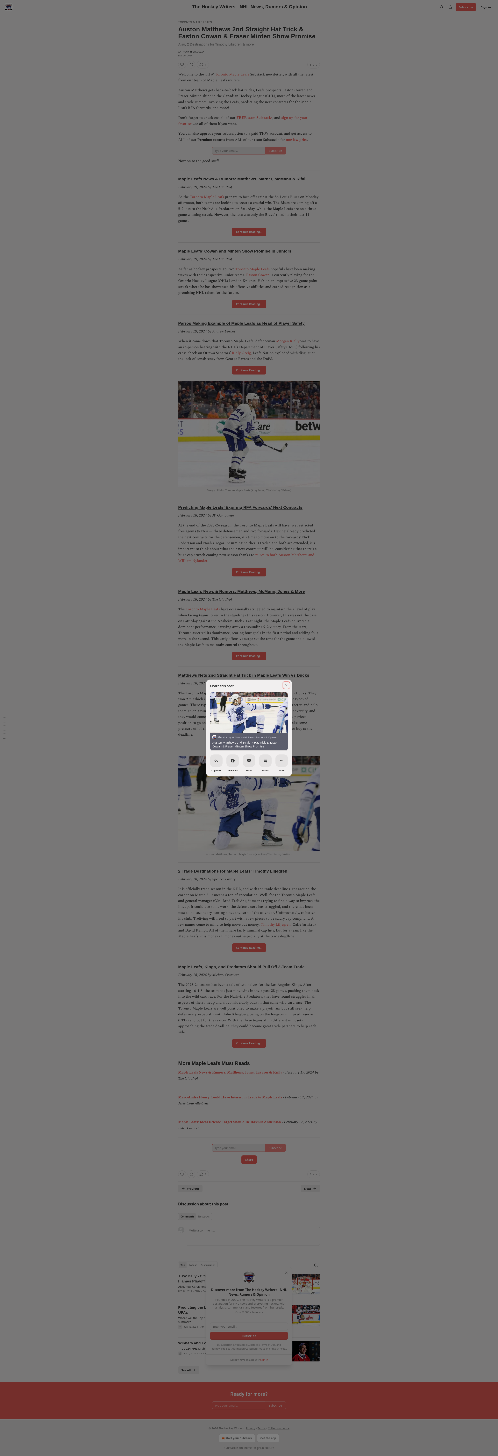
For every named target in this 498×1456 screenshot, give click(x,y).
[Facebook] (232, 760)
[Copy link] (216, 760)
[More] (281, 760)
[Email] (249, 760)
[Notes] (265, 760)
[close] (286, 685)
